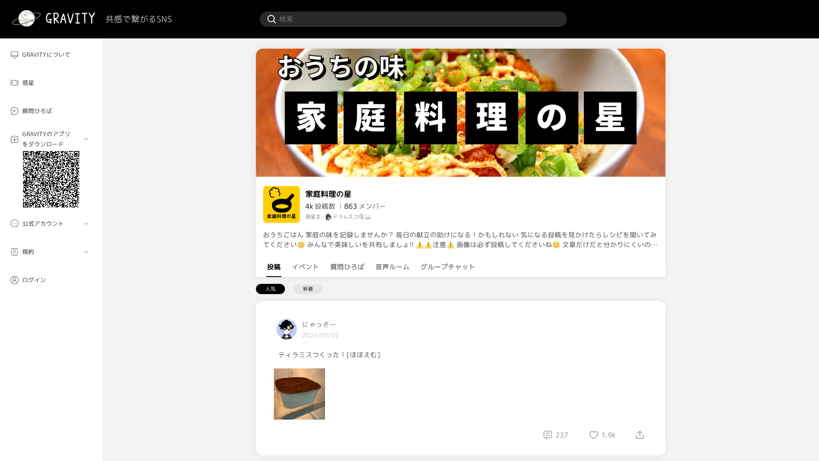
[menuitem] (51, 55)
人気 (270, 288)
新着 (308, 288)
